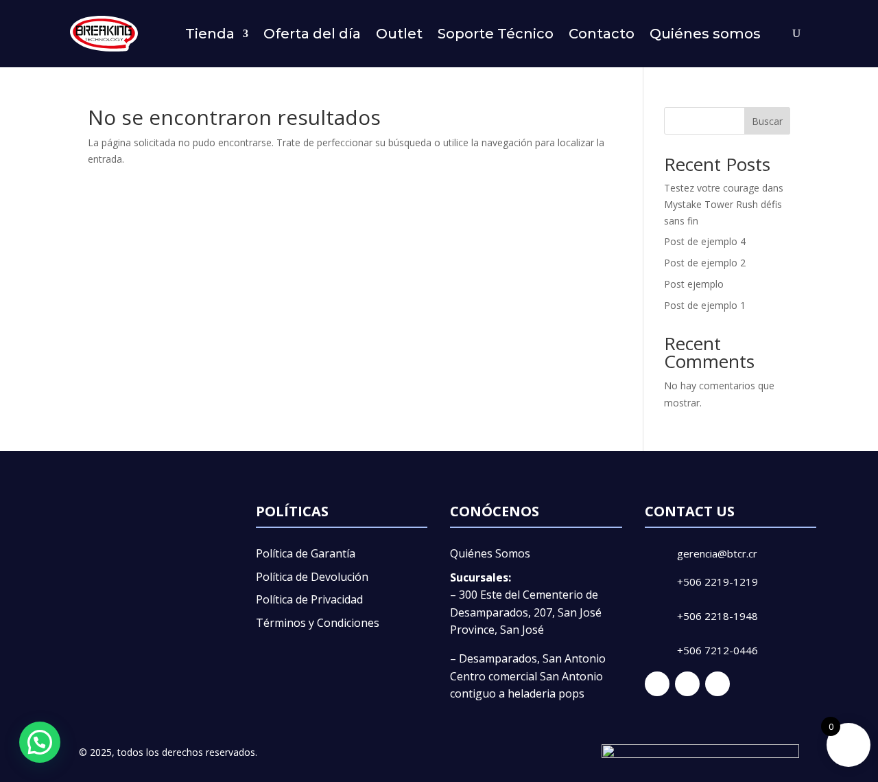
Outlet (399, 33)
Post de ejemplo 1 (705, 305)
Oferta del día (312, 33)
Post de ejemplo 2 (705, 262)
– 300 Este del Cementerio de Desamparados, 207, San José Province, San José (526, 612)
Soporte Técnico (496, 33)
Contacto (601, 33)
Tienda (210, 33)
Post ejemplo (694, 283)
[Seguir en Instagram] (687, 683)
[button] (39, 742)
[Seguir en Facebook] (657, 683)
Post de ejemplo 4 (705, 241)
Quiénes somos (705, 33)
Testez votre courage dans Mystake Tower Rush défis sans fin (723, 204)
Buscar (767, 121)
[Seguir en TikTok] (717, 683)
